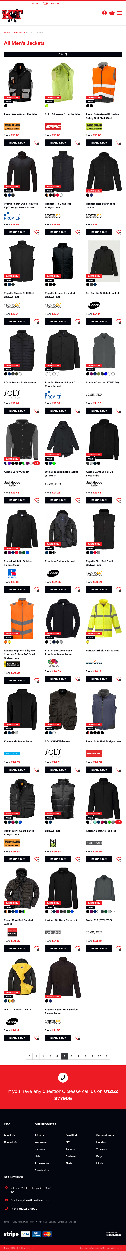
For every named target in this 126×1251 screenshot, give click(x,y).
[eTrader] (114, 1234)
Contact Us (10, 1142)
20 (99, 1056)
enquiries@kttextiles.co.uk (33, 1200)
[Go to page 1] (29, 1056)
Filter (61, 54)
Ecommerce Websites (89, 1247)
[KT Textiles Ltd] (12, 14)
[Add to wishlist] (36, 142)
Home (7, 32)
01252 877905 (28, 1209)
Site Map (72, 1221)
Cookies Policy (30, 1221)
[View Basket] (111, 12)
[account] (104, 13)
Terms (6, 1221)
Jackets (18, 32)
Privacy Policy (17, 1221)
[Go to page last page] (106, 1056)
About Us (9, 1135)
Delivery (52, 1221)
